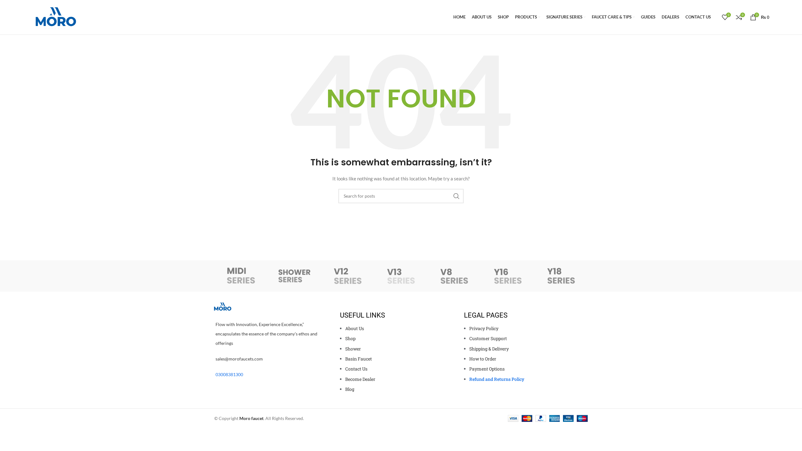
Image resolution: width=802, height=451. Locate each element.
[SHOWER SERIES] (294, 276)
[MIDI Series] (241, 276)
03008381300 (229, 374)
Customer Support (488, 338)
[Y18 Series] (561, 276)
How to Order (482, 359)
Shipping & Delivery (489, 349)
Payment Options (487, 369)
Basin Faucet (358, 359)
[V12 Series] (347, 276)
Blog (349, 389)
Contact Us (356, 369)
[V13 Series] (401, 276)
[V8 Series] (454, 276)
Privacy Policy (483, 328)
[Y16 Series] (507, 276)
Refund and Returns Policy (496, 379)
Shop (350, 338)
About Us (354, 328)
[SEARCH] (456, 196)
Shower (353, 349)
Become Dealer (360, 379)
